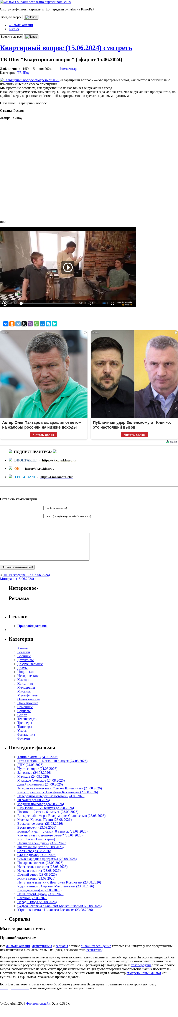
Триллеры (24, 726)
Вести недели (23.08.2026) (36, 827)
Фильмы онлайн (21, 25)
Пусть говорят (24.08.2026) (37, 768)
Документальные (30, 664)
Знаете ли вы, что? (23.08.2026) (40, 847)
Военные (24, 656)
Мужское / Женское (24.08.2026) (41, 780)
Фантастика (26, 734)
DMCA (14, 29)
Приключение (27, 703)
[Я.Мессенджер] (54, 323)
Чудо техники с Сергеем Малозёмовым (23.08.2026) (55, 886)
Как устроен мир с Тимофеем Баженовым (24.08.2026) (57, 792)
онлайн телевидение (96, 946)
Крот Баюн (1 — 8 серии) (36, 839)
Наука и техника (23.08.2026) (39, 870)
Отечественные (28, 699)
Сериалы (24, 711)
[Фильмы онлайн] (35, 2)
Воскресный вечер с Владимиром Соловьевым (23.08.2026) (61, 816)
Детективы (25, 660)
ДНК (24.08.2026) (30, 765)
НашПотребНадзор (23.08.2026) (40, 894)
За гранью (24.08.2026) (34, 772)
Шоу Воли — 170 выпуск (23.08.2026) (45, 808)
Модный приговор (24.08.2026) (40, 804)
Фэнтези (23, 738)
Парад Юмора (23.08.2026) (37, 902)
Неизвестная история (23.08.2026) (42, 866)
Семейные (25, 707)
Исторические (27, 675)
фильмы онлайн (18, 946)
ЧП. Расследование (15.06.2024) (26, 575)
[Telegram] (18, 323)
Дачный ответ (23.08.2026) (37, 874)
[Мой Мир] (42, 323)
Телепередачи (27, 719)
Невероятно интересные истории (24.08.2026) (51, 796)
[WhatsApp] (36, 323)
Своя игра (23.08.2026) (34, 851)
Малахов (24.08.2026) (33, 776)
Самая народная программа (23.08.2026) (47, 859)
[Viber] (30, 323)
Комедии (24, 679)
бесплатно (94, 950)
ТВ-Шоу (23, 72)
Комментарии (70, 69)
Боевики (23, 652)
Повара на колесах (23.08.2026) (40, 863)
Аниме (22, 648)
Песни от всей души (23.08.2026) (41, 843)
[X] (24, 323)
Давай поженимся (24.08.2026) (40, 784)
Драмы (22, 668)
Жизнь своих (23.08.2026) (36, 878)
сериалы (62, 946)
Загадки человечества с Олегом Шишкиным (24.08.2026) (59, 788)
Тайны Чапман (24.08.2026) (37, 757)
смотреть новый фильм (144, 973)
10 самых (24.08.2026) (33, 800)
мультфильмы (42, 946)
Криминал (25, 683)
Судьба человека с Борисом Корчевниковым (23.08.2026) (59, 906)
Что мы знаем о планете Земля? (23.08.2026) (49, 835)
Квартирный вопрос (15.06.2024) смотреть (66, 48)
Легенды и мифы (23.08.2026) (39, 890)
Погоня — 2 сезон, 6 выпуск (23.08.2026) (47, 812)
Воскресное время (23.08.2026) (40, 823)
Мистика (24, 691)
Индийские (25, 672)
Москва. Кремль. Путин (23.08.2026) (44, 819)
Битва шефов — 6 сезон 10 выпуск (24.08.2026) (52, 761)
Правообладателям (32, 626)
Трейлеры (24, 723)
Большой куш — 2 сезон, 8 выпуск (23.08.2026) (52, 831)
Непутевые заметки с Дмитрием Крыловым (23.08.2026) (59, 882)
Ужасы (22, 730)
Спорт (22, 715)
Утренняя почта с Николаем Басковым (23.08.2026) (55, 910)
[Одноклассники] (12, 323)
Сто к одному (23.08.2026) (36, 855)
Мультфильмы (27, 695)
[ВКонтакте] (5, 323)
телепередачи (141, 965)
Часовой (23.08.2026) (32, 898)
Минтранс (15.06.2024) (17, 579)
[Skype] (48, 323)
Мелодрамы (26, 687)
